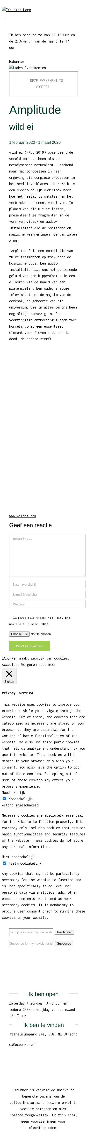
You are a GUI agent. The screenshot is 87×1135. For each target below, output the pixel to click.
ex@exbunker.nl (22, 1044)
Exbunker (17, 61)
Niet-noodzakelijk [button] (18, 857)
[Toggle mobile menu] (3, 16)
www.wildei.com (22, 516)
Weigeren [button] (29, 664)
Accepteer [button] (10, 664)
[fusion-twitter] (43, 954)
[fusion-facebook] (35, 954)
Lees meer (47, 664)
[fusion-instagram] (51, 954)
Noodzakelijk (20, 799)
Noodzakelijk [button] (13, 792)
